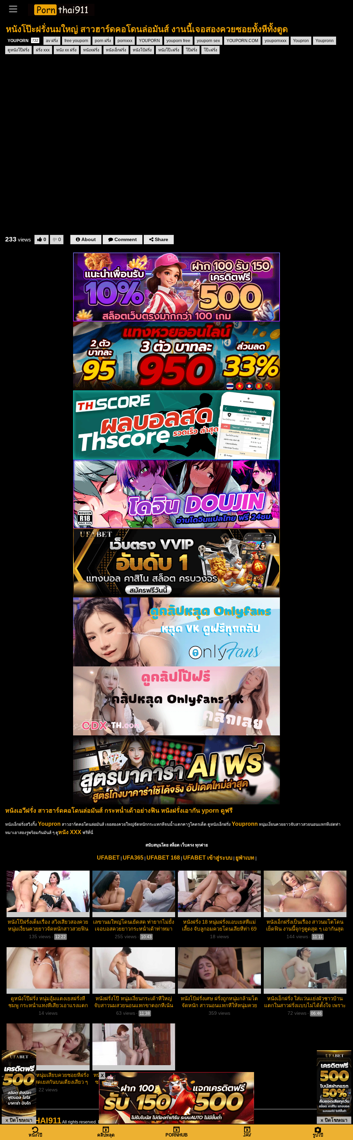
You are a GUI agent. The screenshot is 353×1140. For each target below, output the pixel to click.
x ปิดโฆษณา (19, 1120)
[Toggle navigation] (15, 8)
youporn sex (208, 40)
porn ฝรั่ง (103, 40)
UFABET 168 (163, 858)
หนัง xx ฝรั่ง (66, 50)
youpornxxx (275, 40)
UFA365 (133, 858)
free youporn (76, 40)
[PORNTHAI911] (61, 9)
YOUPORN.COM (242, 40)
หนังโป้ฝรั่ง (142, 50)
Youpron (301, 40)
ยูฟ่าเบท (244, 858)
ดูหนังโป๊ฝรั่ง (18, 50)
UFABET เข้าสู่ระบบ (207, 858)
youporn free (178, 40)
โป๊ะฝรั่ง (210, 50)
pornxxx (125, 40)
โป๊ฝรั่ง (191, 50)
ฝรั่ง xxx (43, 50)
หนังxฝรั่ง (91, 50)
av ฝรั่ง (52, 40)
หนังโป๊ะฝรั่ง (168, 50)
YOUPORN (23, 40)
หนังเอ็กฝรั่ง (116, 50)
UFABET (108, 858)
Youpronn (324, 40)
